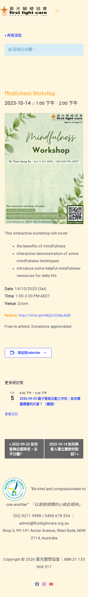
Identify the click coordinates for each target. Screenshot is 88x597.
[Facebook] (37, 584)
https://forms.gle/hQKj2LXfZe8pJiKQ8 (44, 315)
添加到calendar (29, 352)
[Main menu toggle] (57, 11)
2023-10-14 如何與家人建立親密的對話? (64, 449)
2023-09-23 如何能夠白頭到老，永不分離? (23, 449)
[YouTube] (51, 584)
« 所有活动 (13, 35)
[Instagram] (44, 584)
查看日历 (11, 414)
